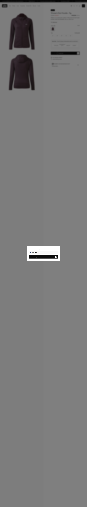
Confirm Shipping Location (35, 257)
